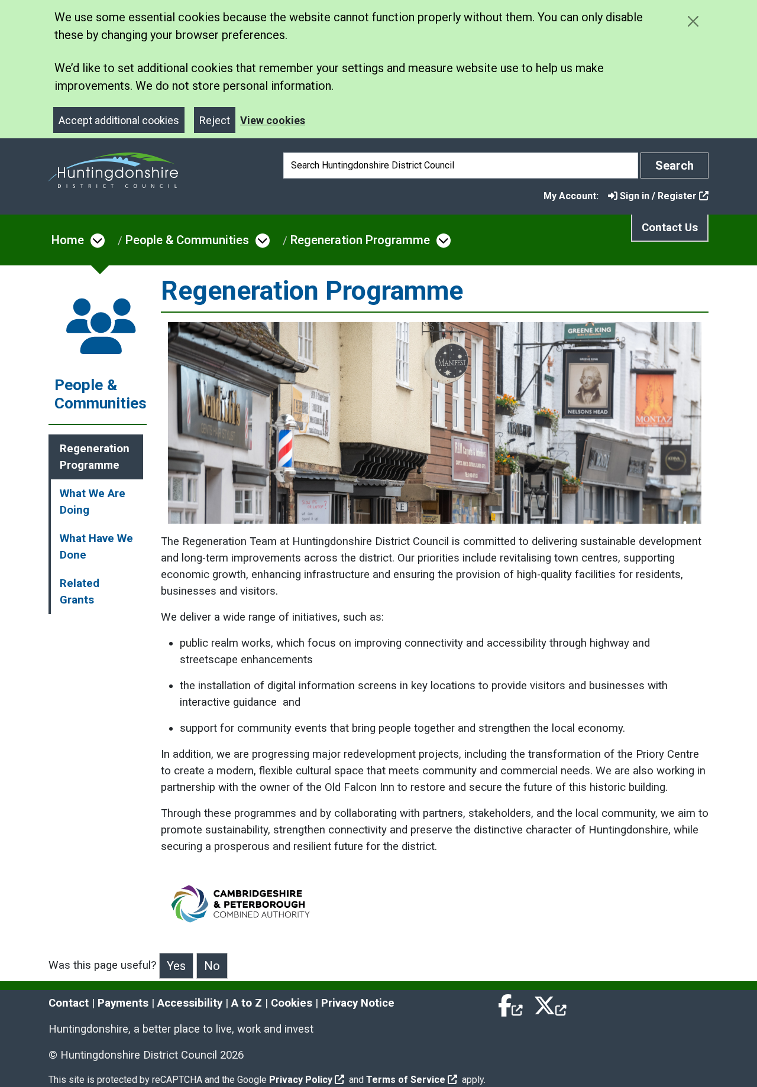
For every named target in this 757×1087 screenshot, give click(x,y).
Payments (123, 1003)
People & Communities (187, 240)
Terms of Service (405, 1079)
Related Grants (79, 591)
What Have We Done (96, 547)
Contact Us (670, 227)
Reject (214, 120)
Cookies (291, 1003)
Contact (68, 1003)
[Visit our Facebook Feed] (511, 1003)
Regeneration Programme (360, 240)
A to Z (246, 1003)
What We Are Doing (92, 502)
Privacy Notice (357, 1003)
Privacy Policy (300, 1079)
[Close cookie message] (693, 21)
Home (67, 240)
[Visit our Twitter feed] (550, 1003)
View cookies (272, 120)
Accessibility (189, 1003)
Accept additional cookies (119, 120)
